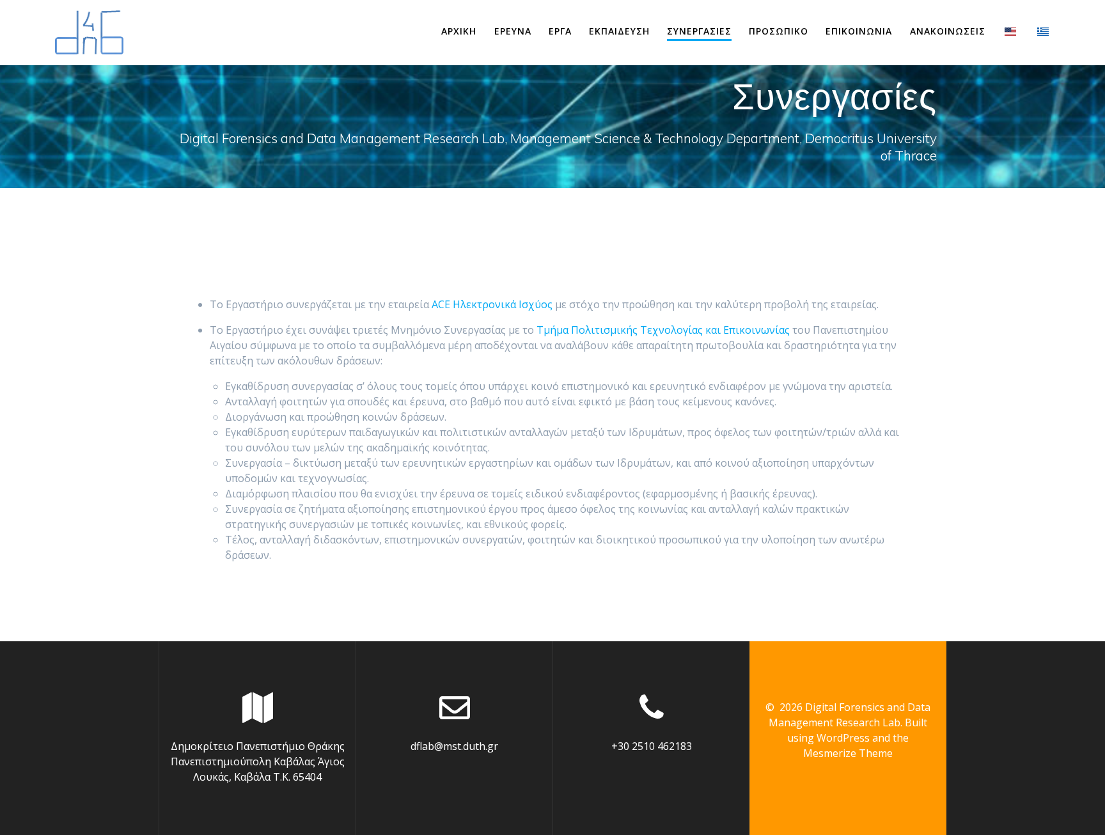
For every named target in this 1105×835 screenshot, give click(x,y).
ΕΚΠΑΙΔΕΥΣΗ (619, 31)
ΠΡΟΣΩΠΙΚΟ (778, 31)
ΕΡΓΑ (560, 31)
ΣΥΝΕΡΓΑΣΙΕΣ (699, 31)
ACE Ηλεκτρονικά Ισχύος (492, 304)
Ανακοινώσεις (947, 31)
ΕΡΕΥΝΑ (512, 31)
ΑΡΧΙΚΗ (458, 31)
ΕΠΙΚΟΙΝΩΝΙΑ (859, 31)
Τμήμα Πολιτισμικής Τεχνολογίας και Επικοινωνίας (663, 330)
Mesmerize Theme (848, 753)
